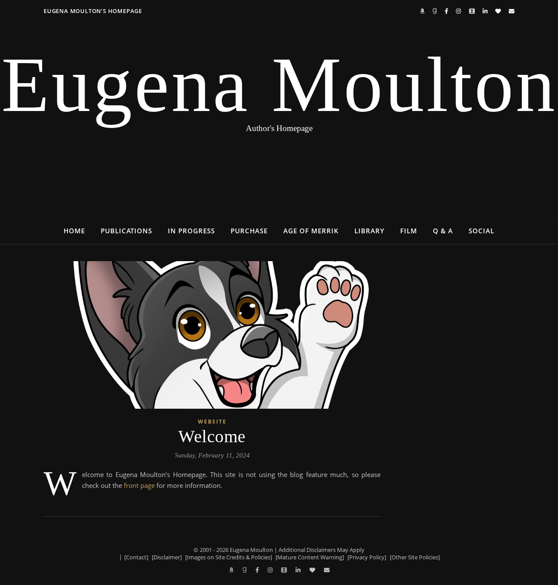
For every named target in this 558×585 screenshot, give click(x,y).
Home (74, 230)
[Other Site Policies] (415, 557)
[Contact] (136, 557)
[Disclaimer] (167, 557)
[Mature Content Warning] (310, 557)
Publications (126, 230)
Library (369, 230)
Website (212, 421)
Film (408, 230)
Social (481, 230)
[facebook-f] (447, 11)
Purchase (249, 230)
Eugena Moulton (279, 85)
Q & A (443, 230)
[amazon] (423, 11)
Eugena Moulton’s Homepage (93, 11)
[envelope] (511, 11)
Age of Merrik (311, 230)
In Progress (191, 230)
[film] (472, 11)
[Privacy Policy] (366, 557)
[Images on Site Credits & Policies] (228, 557)
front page (139, 485)
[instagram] (459, 11)
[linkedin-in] (486, 11)
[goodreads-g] (435, 11)
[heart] (498, 11)
